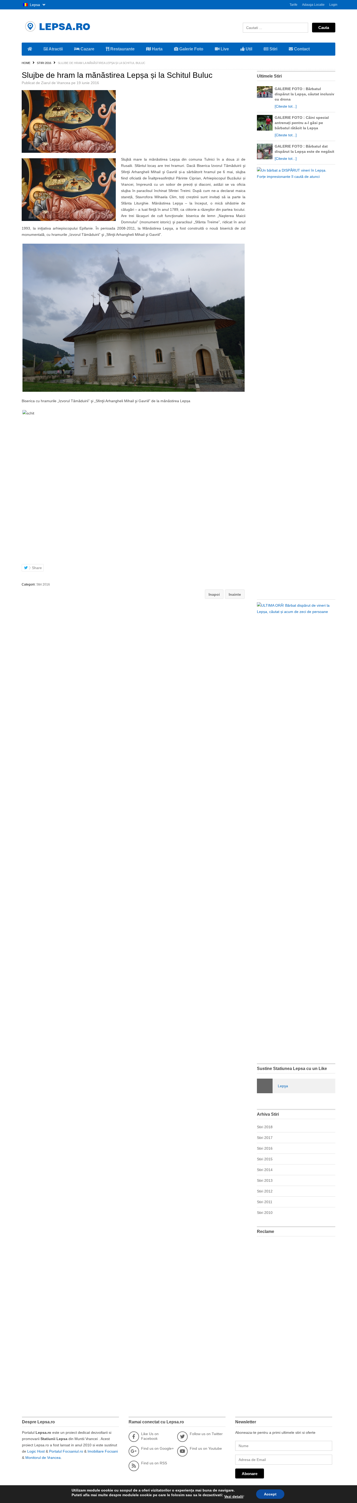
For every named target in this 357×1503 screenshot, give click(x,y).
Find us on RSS (154, 1463)
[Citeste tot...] (286, 106)
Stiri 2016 (44, 63)
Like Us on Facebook (150, 1436)
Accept (270, 1494)
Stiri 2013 (265, 1180)
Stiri (272, 49)
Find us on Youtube (206, 1448)
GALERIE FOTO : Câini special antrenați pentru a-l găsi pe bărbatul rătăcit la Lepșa (302, 122)
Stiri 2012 (265, 1191)
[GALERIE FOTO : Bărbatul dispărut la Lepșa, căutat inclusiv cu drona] (265, 97)
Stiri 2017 (265, 1138)
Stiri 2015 (265, 1159)
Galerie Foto (190, 49)
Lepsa (35, 5)
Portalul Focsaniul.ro (66, 1451)
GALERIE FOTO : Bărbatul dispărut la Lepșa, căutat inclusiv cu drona (304, 94)
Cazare (86, 49)
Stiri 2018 (265, 1127)
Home (26, 63)
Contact (301, 49)
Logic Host (36, 1451)
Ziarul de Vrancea (55, 83)
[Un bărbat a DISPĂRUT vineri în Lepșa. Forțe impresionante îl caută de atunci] (295, 176)
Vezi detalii (233, 1496)
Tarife (293, 5)
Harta (157, 49)
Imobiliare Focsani (103, 1451)
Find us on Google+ (157, 1448)
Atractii (55, 49)
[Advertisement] (296, 1319)
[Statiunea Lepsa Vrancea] (71, 26)
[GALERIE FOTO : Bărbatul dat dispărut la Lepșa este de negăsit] (265, 158)
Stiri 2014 (265, 1170)
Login (333, 5)
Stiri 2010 (265, 1212)
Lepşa (283, 1086)
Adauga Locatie (313, 5)
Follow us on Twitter (206, 1434)
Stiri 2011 (264, 1202)
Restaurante (122, 49)
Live (224, 49)
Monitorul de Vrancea (43, 1457)
